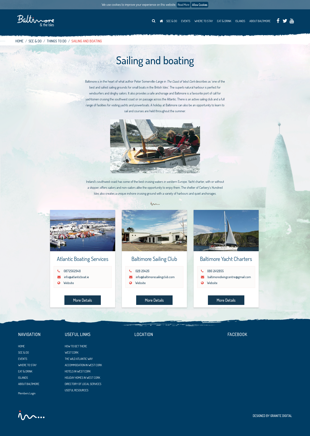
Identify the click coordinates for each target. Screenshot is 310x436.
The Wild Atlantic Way (79, 359)
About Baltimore (260, 21)
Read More (183, 4)
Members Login (27, 393)
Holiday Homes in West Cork (82, 377)
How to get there (76, 346)
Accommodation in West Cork (83, 365)
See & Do (171, 21)
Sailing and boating (86, 41)
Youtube (291, 21)
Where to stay (27, 365)
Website (69, 283)
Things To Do (56, 41)
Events (185, 21)
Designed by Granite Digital (272, 416)
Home (161, 21)
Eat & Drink (224, 21)
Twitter (285, 21)
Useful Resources (76, 390)
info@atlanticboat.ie (76, 277)
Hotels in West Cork (78, 371)
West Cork (71, 352)
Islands (240, 21)
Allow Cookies (199, 4)
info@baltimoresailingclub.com (155, 277)
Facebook (278, 21)
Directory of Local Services (83, 384)
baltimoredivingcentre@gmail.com (229, 277)
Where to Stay (203, 21)
